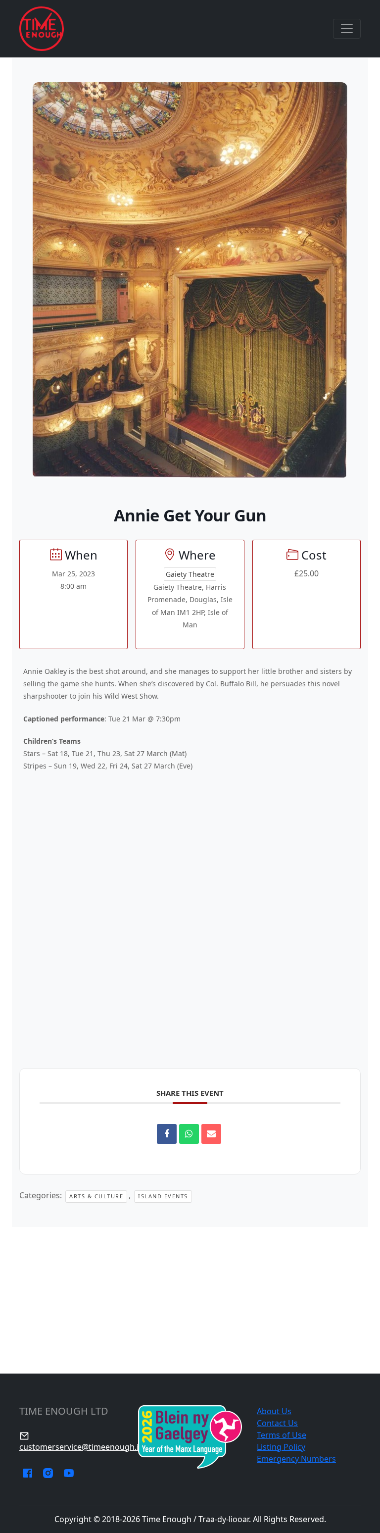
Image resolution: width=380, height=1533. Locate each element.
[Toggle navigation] (347, 29)
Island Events (163, 1196)
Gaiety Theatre (190, 574)
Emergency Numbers (296, 1458)
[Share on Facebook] (167, 1134)
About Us (274, 1411)
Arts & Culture (96, 1196)
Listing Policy (281, 1446)
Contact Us (277, 1423)
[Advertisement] (190, 1300)
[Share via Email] (211, 1134)
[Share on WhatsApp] (189, 1134)
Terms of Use (281, 1435)
